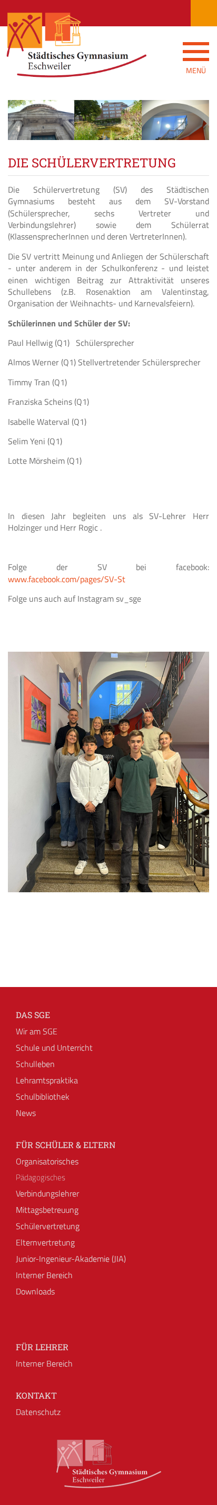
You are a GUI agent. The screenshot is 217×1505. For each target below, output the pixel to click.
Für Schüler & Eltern (65, 1144)
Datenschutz (38, 1412)
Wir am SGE (36, 1031)
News (26, 1113)
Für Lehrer (42, 1346)
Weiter (193, 129)
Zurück (23, 129)
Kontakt (36, 1395)
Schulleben (35, 1064)
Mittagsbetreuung (47, 1209)
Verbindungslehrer (47, 1193)
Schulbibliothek (43, 1096)
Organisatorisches (47, 1161)
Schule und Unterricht (54, 1047)
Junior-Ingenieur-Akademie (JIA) (71, 1258)
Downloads (35, 1291)
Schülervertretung (48, 1226)
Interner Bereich (44, 1275)
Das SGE (33, 1014)
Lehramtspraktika (47, 1080)
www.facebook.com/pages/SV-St (66, 579)
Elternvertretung (45, 1242)
